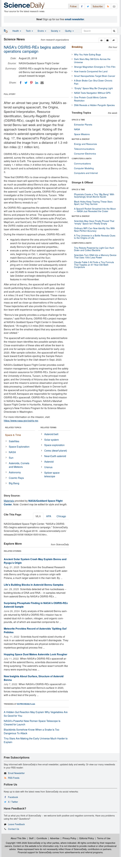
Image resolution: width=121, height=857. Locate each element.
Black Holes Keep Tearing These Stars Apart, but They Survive (93, 202)
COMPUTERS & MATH (82, 158)
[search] (114, 30)
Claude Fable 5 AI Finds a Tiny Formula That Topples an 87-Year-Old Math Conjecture (94, 265)
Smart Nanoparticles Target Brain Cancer (94, 75)
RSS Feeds (13, 777)
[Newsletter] (114, 6)
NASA (12, 452)
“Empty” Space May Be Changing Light (93, 88)
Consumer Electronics (85, 153)
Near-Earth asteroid (55, 456)
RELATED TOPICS (13, 427)
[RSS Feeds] (108, 6)
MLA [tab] (38, 516)
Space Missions (82, 134)
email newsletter (74, 19)
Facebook (13, 797)
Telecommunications (84, 148)
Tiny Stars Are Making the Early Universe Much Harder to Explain (36, 740)
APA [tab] (48, 516)
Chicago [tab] (61, 516)
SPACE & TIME (78, 119)
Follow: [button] (73, 6)
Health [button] (16, 30)
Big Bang (14, 483)
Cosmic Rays (16, 478)
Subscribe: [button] (98, 6)
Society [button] (55, 30)
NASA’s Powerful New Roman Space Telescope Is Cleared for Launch (32, 722)
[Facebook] (21, 83)
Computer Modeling (84, 168)
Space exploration (54, 445)
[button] (102, 40)
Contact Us (13, 828)
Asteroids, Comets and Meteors (19, 465)
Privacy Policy (69, 838)
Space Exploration (19, 446)
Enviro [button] (41, 30)
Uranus (48, 467)
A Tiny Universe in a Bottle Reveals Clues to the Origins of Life (94, 236)
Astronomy (15, 472)
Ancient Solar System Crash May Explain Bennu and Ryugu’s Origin (35, 561)
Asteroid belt (51, 434)
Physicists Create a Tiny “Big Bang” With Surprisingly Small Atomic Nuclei (94, 195)
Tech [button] (28, 30)
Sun (11, 457)
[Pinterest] (31, 83)
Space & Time (13, 435)
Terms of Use (103, 838)
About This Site (18, 838)
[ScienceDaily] (24, 5)
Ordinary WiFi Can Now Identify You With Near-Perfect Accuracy (94, 229)
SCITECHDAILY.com (26, 703)
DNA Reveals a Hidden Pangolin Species (94, 105)
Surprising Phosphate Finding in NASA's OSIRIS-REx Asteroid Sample (36, 604)
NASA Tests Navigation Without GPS (92, 92)
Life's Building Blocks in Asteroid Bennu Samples (33, 584)
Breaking (77, 47)
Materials (9, 501)
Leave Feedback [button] (16, 824)
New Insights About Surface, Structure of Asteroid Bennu (33, 678)
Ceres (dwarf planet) (55, 450)
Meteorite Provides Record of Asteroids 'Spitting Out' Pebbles (35, 630)
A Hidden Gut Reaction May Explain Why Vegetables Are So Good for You (36, 713)
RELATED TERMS (48, 427)
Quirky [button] (68, 30)
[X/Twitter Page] (88, 6)
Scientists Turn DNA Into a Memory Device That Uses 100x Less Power (95, 256)
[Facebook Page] (82, 6)
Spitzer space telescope (52, 474)
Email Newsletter (16, 773)
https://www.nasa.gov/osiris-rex (21, 420)
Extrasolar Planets (83, 124)
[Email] (42, 83)
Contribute (42, 838)
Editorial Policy (86, 838)
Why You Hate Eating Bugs (87, 54)
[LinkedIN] (37, 83)
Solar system (51, 439)
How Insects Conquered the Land (90, 71)
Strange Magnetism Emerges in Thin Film (94, 66)
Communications (82, 163)
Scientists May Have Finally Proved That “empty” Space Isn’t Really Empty (94, 222)
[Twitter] (26, 83)
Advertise (54, 838)
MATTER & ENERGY (81, 139)
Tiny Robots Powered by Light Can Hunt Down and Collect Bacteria (94, 249)
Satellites (14, 441)
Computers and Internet (86, 173)
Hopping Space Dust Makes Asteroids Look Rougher (35, 654)
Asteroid (49, 461)
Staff (31, 838)
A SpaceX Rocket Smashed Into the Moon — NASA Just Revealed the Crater (95, 210)
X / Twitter (13, 801)
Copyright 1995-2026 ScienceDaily (23, 842)
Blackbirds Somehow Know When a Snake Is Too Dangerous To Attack (31, 731)
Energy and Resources (85, 144)
